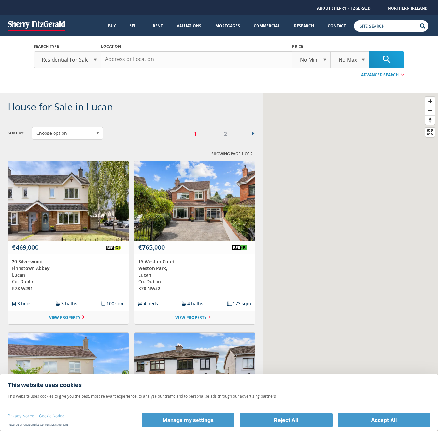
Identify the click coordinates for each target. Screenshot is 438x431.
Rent (158, 26)
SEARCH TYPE (46, 46)
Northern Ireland (408, 8)
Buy (112, 26)
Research (304, 26)
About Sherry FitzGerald (344, 8)
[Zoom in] (430, 101)
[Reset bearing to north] (430, 120)
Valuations (189, 26)
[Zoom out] (430, 110)
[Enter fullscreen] (430, 132)
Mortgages (227, 26)
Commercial (267, 26)
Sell (134, 26)
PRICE (297, 46)
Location (111, 46)
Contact (337, 26)
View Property (64, 317)
